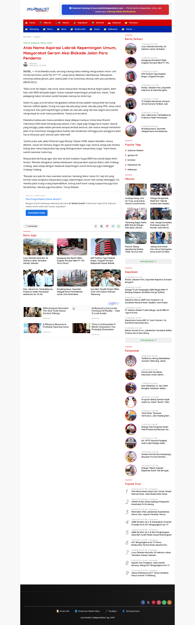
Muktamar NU (134, 165)
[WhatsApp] (164, 602)
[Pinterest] (153, 602)
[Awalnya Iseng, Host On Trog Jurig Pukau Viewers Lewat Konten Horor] (136, 190)
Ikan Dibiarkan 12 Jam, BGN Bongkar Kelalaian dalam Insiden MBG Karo (154, 387)
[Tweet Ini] (101, 226)
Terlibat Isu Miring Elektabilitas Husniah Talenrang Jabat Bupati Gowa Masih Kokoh (155, 359)
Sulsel (49, 43)
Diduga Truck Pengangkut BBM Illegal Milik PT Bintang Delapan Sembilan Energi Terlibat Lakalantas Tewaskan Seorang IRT (146, 291)
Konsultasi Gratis (36, 212)
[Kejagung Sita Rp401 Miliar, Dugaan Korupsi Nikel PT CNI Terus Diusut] (72, 246)
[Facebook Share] (96, 226)
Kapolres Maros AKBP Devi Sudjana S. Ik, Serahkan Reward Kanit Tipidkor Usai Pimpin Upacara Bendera (146, 301)
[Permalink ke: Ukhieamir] (26, 64)
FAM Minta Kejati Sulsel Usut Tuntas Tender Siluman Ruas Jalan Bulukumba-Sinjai (151, 492)
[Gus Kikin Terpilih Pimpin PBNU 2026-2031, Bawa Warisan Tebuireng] (106, 277)
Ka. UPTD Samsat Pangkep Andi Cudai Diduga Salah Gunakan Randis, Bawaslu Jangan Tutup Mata (154, 441)
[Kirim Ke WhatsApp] (118, 226)
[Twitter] (148, 602)
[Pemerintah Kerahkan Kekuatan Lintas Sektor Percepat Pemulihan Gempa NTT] (130, 374)
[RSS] (169, 602)
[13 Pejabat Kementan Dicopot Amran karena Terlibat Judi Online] (130, 103)
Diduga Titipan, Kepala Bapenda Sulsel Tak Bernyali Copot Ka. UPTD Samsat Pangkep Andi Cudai (154, 469)
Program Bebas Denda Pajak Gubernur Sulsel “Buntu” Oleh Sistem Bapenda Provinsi (155, 400)
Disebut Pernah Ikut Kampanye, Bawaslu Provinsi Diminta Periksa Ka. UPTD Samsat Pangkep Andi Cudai (156, 455)
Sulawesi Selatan (135, 150)
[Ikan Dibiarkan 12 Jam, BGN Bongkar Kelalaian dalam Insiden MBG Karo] (130, 388)
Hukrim (26, 43)
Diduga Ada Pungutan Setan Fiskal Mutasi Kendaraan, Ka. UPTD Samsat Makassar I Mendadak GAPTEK (155, 428)
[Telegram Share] (113, 226)
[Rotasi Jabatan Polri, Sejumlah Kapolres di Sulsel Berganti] (130, 90)
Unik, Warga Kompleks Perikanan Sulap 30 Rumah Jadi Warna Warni (161, 225)
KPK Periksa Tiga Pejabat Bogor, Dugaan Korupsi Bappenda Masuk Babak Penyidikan (103, 261)
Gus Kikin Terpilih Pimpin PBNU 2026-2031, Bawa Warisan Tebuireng (105, 292)
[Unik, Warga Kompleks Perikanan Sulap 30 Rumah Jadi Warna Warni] (161, 214)
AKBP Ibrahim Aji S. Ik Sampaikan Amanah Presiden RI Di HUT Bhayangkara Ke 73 (151, 523)
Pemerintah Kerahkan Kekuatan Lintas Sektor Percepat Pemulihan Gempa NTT (154, 373)
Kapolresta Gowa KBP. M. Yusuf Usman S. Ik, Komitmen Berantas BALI (146, 321)
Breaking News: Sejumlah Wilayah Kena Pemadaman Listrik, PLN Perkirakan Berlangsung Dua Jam (70, 292)
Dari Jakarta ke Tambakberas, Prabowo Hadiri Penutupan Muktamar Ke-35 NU (38, 292)
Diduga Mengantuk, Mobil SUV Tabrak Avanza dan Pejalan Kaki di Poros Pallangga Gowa (159, 201)
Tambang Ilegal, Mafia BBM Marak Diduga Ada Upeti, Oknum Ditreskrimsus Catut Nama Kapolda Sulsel (135, 225)
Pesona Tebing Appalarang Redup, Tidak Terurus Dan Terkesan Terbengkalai (134, 249)
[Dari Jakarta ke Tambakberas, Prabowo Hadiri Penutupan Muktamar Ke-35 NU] (38, 277)
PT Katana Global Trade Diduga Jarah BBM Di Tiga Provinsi (147, 311)
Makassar (35, 43)
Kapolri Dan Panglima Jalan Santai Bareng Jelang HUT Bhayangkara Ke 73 (150, 564)
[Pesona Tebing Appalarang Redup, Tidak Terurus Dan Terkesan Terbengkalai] (136, 238)
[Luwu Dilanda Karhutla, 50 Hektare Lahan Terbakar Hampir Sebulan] (38, 246)
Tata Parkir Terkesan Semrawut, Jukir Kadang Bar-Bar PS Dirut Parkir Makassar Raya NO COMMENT (155, 414)
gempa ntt (133, 155)
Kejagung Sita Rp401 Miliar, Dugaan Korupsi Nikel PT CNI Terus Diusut (70, 260)
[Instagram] (159, 602)
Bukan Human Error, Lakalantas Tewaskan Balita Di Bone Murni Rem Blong (148, 331)
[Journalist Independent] (39, 9)
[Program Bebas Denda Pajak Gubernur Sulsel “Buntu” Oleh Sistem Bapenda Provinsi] (130, 402)
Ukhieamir (33, 63)
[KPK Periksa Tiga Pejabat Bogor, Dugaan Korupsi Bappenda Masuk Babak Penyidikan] (106, 246)
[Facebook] (143, 602)
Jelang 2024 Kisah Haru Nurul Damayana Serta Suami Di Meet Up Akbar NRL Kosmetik (161, 249)
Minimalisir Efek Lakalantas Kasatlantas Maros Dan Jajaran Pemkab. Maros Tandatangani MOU (150, 513)
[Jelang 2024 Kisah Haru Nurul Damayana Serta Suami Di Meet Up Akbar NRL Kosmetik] (161, 238)
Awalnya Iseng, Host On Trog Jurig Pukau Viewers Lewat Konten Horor (135, 201)
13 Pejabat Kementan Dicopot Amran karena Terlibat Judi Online (155, 102)
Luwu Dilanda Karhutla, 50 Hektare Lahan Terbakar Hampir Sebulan (35, 260)
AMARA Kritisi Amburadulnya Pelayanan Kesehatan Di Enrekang (150, 503)
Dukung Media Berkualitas (121, 11)
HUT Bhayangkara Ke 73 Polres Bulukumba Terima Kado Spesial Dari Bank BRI (149, 543)
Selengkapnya (147, 261)
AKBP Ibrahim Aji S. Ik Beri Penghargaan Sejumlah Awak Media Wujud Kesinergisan (151, 533)
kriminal (131, 160)
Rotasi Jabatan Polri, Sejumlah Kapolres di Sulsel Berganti (156, 88)
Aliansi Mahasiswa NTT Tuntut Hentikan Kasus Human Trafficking (149, 574)
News (43, 43)
